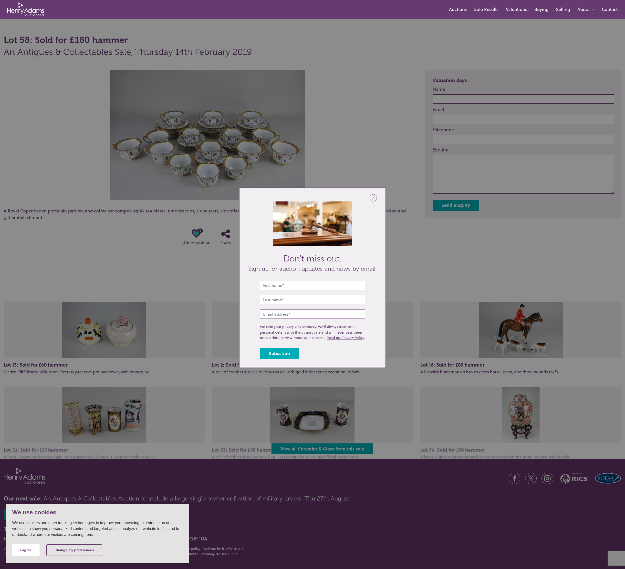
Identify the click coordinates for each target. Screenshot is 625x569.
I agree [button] (25, 550)
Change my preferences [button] (74, 550)
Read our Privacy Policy (345, 337)
